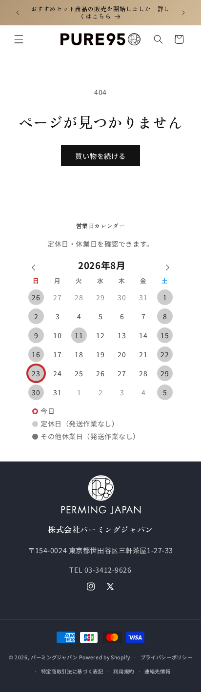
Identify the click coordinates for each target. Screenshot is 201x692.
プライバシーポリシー (167, 657)
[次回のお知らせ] (183, 12)
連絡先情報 (157, 671)
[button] (18, 39)
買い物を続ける (100, 156)
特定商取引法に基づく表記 (72, 671)
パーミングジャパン (54, 656)
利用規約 (123, 671)
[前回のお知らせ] (17, 12)
